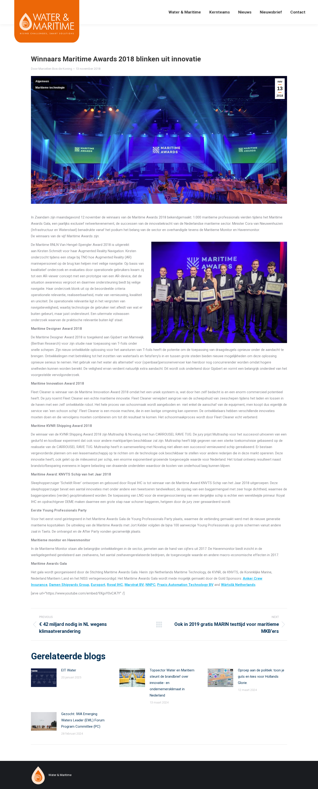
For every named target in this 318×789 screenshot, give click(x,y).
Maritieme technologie (50, 87)
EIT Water (68, 670)
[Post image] (44, 677)
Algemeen (42, 81)
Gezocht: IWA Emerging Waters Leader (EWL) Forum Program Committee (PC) (83, 720)
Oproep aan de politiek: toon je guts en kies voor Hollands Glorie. (261, 676)
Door (51, 68)
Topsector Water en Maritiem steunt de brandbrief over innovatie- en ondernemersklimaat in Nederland (172, 682)
